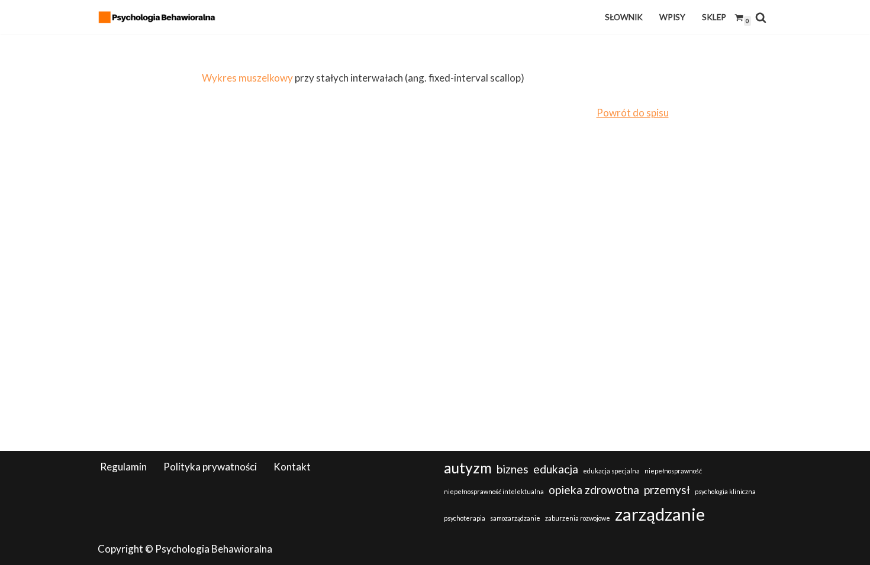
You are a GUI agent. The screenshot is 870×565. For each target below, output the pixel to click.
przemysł (667, 489)
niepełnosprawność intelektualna (494, 491)
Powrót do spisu (633, 112)
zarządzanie (660, 514)
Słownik (624, 17)
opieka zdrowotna (594, 489)
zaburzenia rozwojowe (577, 518)
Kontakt (292, 466)
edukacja (555, 469)
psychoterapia (464, 518)
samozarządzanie (515, 518)
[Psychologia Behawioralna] (160, 17)
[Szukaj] (760, 17)
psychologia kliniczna (725, 491)
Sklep (714, 17)
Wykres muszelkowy (247, 78)
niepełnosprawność (673, 471)
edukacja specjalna (611, 471)
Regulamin (123, 466)
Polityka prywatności (210, 466)
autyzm (468, 467)
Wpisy (672, 17)
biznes (513, 469)
